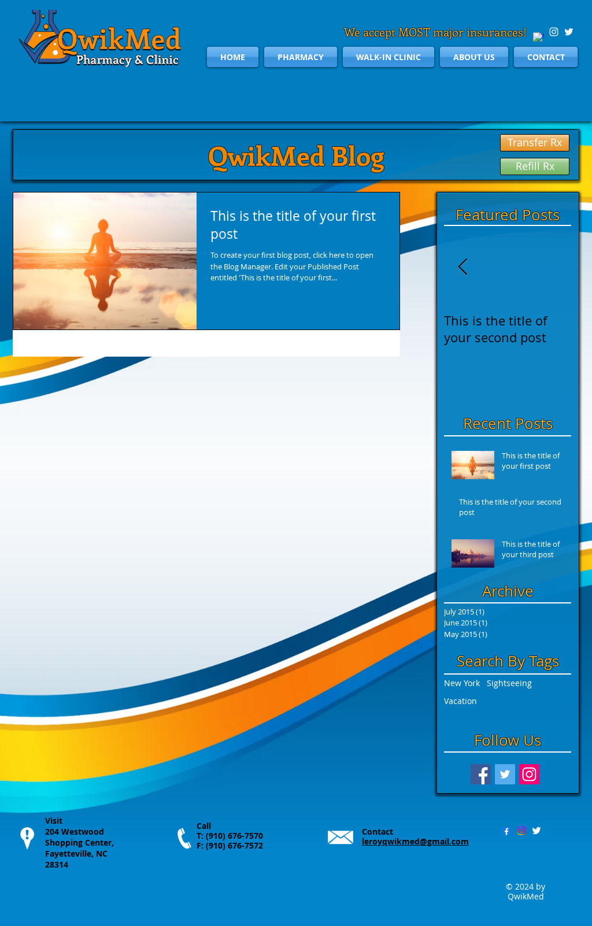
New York (462, 682)
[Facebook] (506, 830)
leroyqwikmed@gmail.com (415, 841)
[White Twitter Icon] (569, 32)
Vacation (460, 700)
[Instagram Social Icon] (529, 774)
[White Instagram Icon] (554, 32)
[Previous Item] (462, 268)
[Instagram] (521, 830)
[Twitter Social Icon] (505, 774)
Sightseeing (509, 682)
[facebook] (539, 38)
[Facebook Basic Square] (481, 774)
